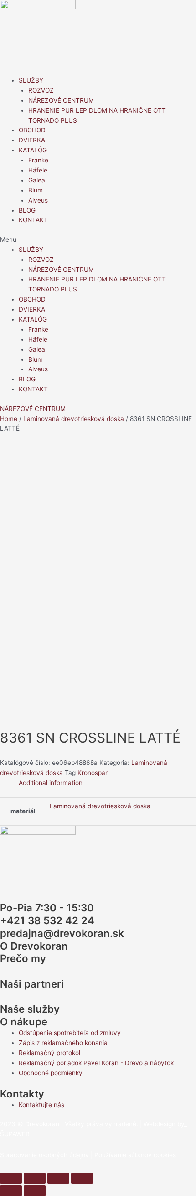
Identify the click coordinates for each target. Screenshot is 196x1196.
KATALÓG (33, 150)
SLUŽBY (31, 80)
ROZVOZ (41, 90)
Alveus (38, 200)
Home (8, 418)
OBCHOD (32, 130)
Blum (35, 190)
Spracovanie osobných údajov (44, 1155)
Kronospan (93, 772)
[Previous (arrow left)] (11, 1190)
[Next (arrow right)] (35, 1190)
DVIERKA (32, 140)
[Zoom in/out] (82, 1178)
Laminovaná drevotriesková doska (73, 418)
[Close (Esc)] (11, 1178)
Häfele (37, 170)
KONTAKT (33, 220)
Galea (36, 180)
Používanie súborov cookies (135, 1155)
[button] (98, 240)
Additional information (51, 782)
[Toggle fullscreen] (58, 1178)
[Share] (35, 1178)
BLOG (27, 210)
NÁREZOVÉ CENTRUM (61, 100)
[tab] (107, 783)
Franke (38, 160)
